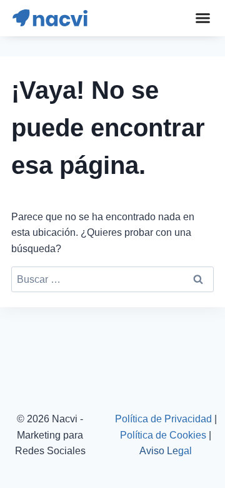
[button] (202, 18)
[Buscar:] (112, 279)
